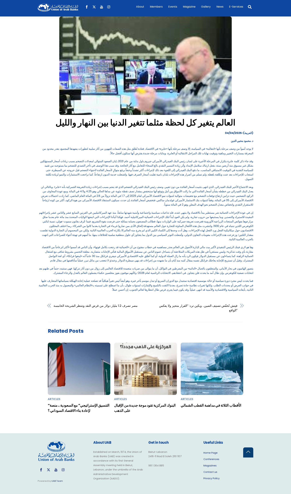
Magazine (189, 7)
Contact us (210, 472)
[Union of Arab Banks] (58, 10)
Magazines (210, 465)
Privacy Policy (211, 478)
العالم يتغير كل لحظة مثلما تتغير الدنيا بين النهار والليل (146, 122)
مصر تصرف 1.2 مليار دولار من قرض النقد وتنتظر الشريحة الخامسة (96, 306)
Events (172, 7)
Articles (54, 399)
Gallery (206, 7)
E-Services (236, 7)
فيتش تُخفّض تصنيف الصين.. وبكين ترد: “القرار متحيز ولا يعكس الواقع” (198, 308)
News (219, 7)
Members (156, 7)
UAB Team (57, 481)
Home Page (210, 452)
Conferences (211, 459)
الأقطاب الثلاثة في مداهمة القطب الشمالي (211, 405)
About (140, 7)
